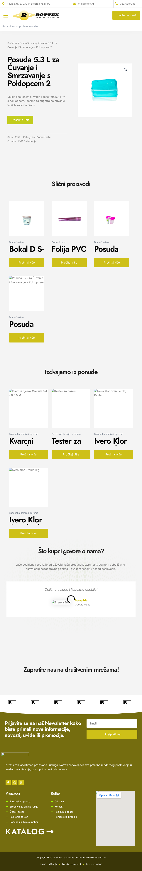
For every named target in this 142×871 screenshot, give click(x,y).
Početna (12, 43)
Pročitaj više (26, 262)
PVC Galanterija (27, 141)
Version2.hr (100, 857)
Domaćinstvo (28, 43)
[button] (6, 15)
